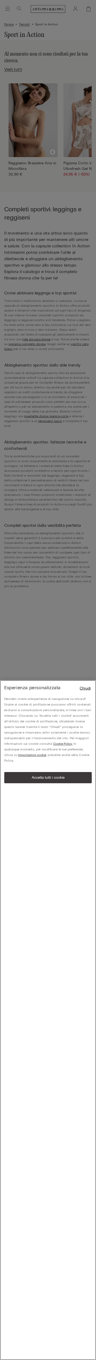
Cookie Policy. (63, 744)
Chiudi (85, 688)
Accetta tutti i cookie (48, 777)
